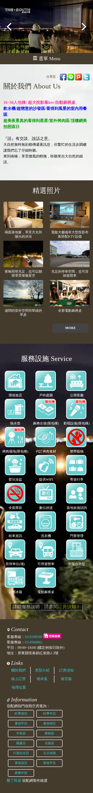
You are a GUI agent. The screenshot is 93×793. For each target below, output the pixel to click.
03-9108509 (33, 637)
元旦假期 (49, 753)
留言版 (66, 679)
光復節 (49, 743)
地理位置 (19, 687)
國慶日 (21, 743)
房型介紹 (42, 670)
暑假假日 (49, 723)
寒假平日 (49, 763)
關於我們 (18, 670)
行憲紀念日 (21, 753)
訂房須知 (66, 670)
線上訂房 (18, 679)
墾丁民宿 (14, 780)
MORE (70, 328)
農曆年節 (21, 773)
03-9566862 (33, 642)
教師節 (49, 733)
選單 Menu (49, 58)
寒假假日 (21, 763)
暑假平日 (21, 723)
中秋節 (21, 733)
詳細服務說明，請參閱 (46, 606)
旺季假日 (21, 713)
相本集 (42, 679)
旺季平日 (49, 713)
